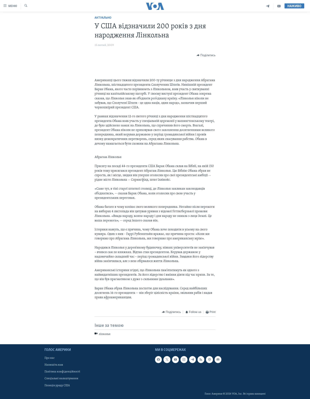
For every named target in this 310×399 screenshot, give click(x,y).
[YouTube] (279, 6)
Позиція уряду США (57, 385)
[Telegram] (267, 6)
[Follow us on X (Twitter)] (166, 359)
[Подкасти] (209, 359)
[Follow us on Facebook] (158, 359)
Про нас (49, 358)
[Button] (206, 55)
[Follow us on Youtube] (175, 359)
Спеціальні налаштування (61, 378)
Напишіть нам (53, 364)
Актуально (103, 18)
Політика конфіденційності (62, 371)
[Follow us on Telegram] (192, 359)
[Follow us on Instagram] (183, 359)
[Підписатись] (218, 359)
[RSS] (201, 359)
